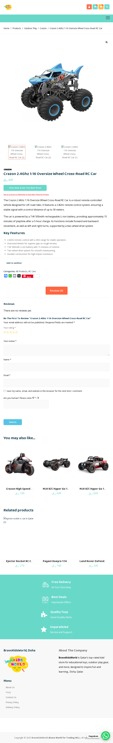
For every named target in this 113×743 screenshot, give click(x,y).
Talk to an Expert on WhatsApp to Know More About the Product (26, 194)
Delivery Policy (13, 707)
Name (7, 359)
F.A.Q (8, 692)
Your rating (10, 327)
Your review (10, 341)
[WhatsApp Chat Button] (105, 735)
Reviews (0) (56, 290)
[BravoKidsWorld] (11, 7)
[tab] (57, 291)
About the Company (73, 650)
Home (6, 28)
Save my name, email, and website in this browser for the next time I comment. (44, 391)
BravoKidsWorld (40, 737)
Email (7, 375)
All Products (21, 271)
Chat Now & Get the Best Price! (25, 187)
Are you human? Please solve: (18, 398)
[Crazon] (9, 169)
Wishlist (101, 6)
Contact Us (11, 697)
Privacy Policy (12, 702)
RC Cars (32, 271)
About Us (10, 687)
